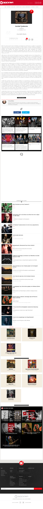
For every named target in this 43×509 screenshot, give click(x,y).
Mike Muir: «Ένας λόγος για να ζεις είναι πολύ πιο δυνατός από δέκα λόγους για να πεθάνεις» (21, 142)
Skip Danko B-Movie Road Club (32, 369)
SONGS (11, 471)
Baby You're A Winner (11, 338)
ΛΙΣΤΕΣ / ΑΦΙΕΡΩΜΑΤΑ (26, 6)
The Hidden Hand (11, 353)
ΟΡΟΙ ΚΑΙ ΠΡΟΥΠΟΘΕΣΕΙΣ (28, 502)
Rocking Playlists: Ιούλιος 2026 (11, 433)
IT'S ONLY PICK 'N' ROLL (23, 481)
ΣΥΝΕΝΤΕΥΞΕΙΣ (18, 6)
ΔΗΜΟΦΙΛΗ (32, 326)
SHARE (18, 112)
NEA (2, 468)
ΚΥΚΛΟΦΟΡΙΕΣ (3, 471)
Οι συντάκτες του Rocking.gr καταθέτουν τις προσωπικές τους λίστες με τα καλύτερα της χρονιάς (8, 146)
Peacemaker (11, 399)
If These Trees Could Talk (11, 353)
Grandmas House (11, 338)
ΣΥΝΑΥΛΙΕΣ (13, 6)
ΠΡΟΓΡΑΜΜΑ (21, 471)
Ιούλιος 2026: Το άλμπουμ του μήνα (31, 420)
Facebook (38, 3)
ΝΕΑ (5, 6)
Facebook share (29, 39)
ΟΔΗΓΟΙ (11, 481)
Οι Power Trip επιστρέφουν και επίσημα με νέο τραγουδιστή (7, 125)
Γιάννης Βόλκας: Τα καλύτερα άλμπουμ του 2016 (8, 143)
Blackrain (11, 369)
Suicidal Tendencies (21, 97)
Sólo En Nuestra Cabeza (10, 385)
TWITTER (23, 502)
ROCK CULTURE (21, 483)
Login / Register (30, 2)
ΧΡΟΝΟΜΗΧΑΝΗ (12, 483)
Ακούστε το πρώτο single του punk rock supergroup (35, 129)
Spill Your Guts (11, 399)
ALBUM (11, 470)
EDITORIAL (20, 478)
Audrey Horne (32, 338)
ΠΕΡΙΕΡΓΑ (2, 474)
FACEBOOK (20, 502)
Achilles (32, 338)
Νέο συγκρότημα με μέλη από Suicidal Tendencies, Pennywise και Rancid (35, 125)
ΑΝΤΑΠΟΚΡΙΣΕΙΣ (21, 470)
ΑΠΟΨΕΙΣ (33, 6)
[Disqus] (21, 166)
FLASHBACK (12, 485)
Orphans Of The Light (11, 370)
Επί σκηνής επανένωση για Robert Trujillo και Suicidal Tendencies (20, 125)
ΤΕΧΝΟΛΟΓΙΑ (3, 475)
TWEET (26, 112)
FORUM (37, 6)
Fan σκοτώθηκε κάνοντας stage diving (34, 144)
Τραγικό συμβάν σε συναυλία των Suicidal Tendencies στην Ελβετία (34, 140)
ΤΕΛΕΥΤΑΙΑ (11, 326)
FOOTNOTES (21, 482)
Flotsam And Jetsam (32, 384)
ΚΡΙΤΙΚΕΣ (8, 6)
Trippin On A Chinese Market (32, 370)
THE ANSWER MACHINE (22, 485)
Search (36, 3)
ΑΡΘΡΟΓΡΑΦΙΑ (12, 482)
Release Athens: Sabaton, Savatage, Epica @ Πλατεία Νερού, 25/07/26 (32, 433)
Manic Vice (11, 384)
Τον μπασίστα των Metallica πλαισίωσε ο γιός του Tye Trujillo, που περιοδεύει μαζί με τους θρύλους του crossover (21, 130)
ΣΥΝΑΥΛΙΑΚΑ (3, 470)
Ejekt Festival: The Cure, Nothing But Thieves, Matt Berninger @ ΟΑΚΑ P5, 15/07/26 (11, 446)
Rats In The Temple (32, 385)
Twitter (40, 3)
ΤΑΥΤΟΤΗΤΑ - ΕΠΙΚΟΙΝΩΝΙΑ (15, 502)
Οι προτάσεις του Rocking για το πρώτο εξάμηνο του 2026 (11, 420)
